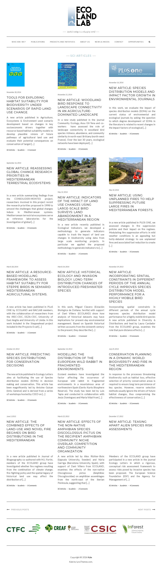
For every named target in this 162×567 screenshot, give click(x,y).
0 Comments (83, 149)
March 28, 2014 (12, 267)
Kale (90, 557)
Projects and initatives (62, 42)
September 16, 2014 (14, 163)
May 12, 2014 (63, 192)
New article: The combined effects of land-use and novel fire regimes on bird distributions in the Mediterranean (29, 431)
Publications (38, 42)
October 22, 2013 (13, 349)
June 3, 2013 (11, 416)
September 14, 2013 (65, 349)
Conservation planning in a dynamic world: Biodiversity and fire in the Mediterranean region (130, 362)
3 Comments (32, 400)
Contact (119, 42)
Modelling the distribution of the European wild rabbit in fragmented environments (80, 362)
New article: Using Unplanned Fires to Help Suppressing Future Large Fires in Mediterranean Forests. (131, 203)
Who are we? (19, 42)
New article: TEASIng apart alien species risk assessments (131, 425)
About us (85, 42)
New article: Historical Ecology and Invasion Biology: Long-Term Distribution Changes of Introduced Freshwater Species (80, 281)
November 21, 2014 (65, 94)
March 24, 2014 (63, 267)
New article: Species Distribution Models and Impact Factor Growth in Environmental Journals (132, 93)
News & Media (102, 42)
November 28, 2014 (14, 92)
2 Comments (83, 254)
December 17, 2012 (116, 416)
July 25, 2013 (114, 349)
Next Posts (144, 509)
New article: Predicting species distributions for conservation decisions (28, 360)
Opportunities (135, 42)
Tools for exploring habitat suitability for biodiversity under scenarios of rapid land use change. (29, 105)
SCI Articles (11, 150)
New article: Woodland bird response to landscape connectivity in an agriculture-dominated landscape (80, 107)
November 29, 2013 (116, 267)
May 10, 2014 (114, 190)
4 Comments (134, 485)
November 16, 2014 (116, 82)
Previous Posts (20, 509)
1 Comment (31, 150)
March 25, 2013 (63, 416)
